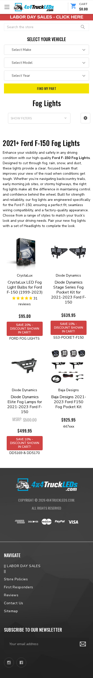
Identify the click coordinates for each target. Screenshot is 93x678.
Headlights (32, 226)
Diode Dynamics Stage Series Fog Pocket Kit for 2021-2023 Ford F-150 (68, 292)
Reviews (11, 595)
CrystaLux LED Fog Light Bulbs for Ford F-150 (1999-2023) (25, 287)
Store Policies (16, 579)
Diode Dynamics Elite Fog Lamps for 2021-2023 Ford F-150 (24, 404)
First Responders (18, 587)
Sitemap (11, 611)
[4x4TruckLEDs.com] (47, 484)
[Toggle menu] (7, 7)
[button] (85, 118)
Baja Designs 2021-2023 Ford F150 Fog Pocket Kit (68, 402)
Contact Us (13, 603)
